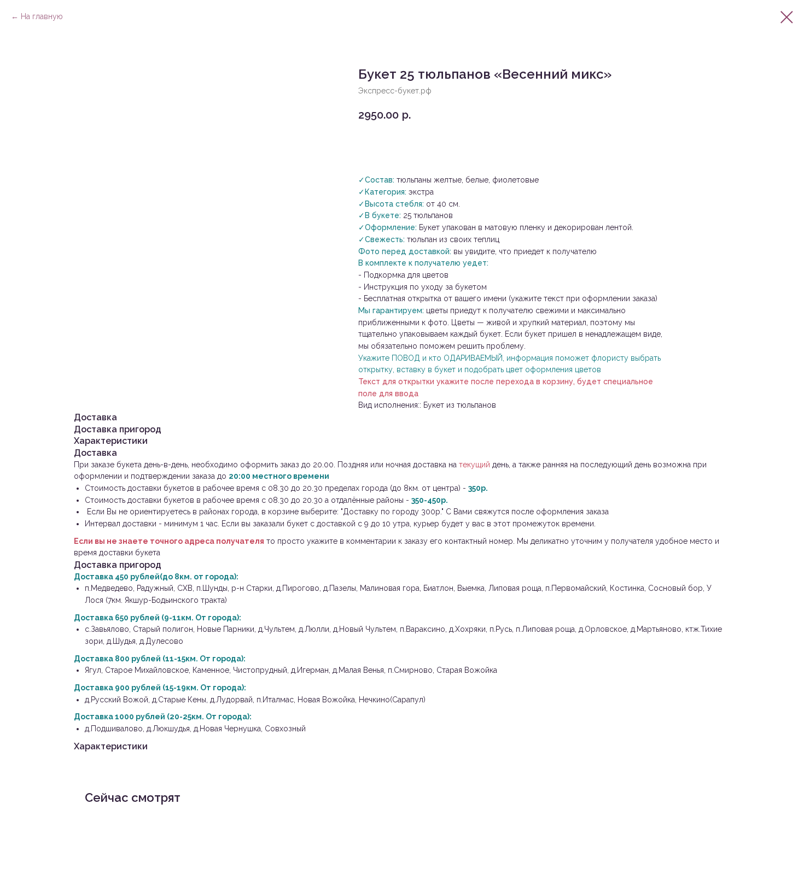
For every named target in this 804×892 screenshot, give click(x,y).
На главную (42, 16)
